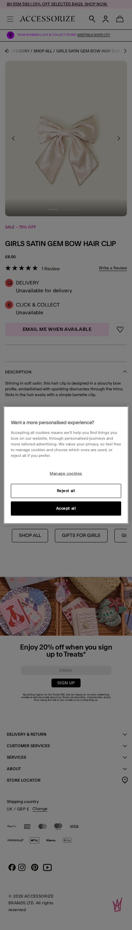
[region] (66, 465)
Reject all (66, 490)
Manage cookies (66, 473)
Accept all (66, 508)
